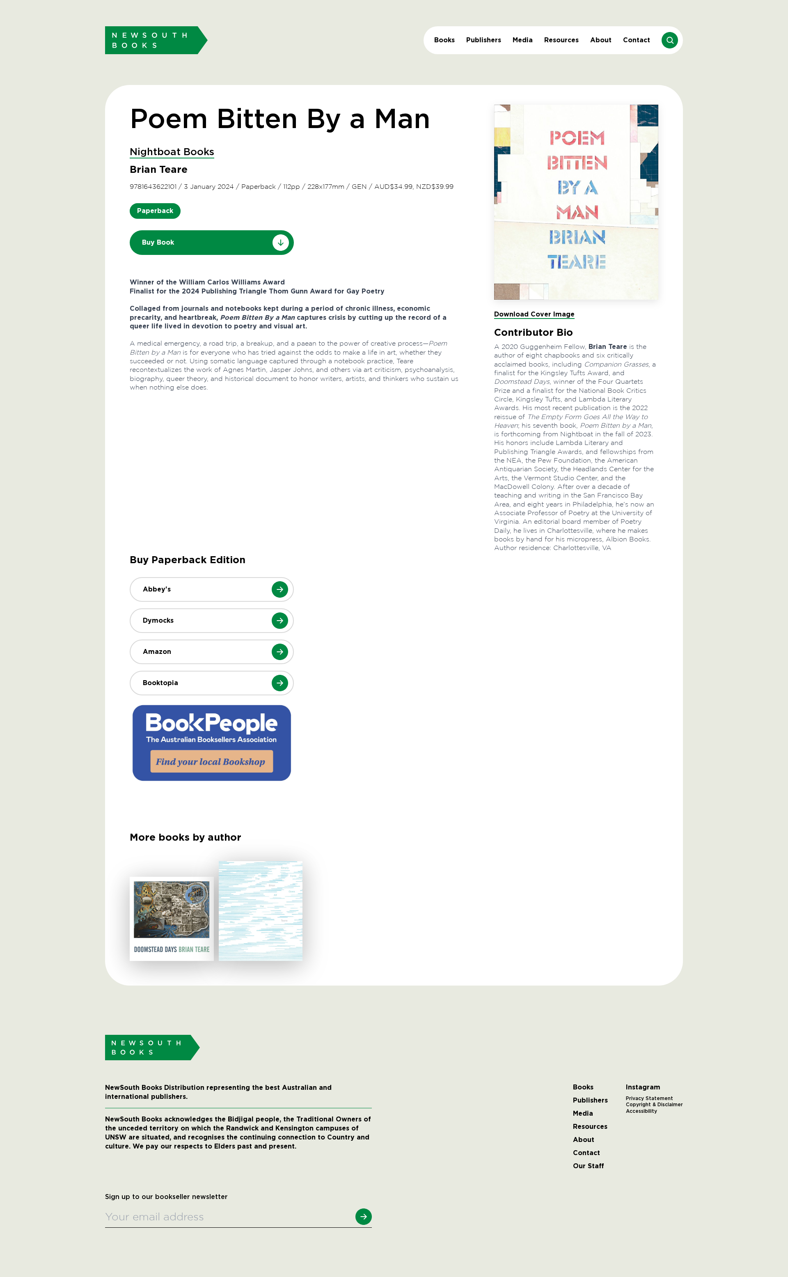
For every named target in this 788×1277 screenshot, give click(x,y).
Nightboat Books (172, 152)
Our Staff (588, 1166)
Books (444, 40)
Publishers (483, 40)
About (601, 40)
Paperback (155, 210)
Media (523, 40)
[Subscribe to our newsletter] (363, 1216)
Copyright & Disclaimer (654, 1104)
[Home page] (156, 40)
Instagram (643, 1087)
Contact (636, 40)
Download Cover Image (534, 314)
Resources (561, 40)
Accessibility (641, 1111)
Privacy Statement (649, 1098)
